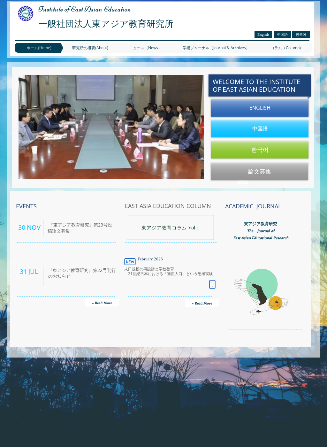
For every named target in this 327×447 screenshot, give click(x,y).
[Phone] (212, 284)
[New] (129, 261)
